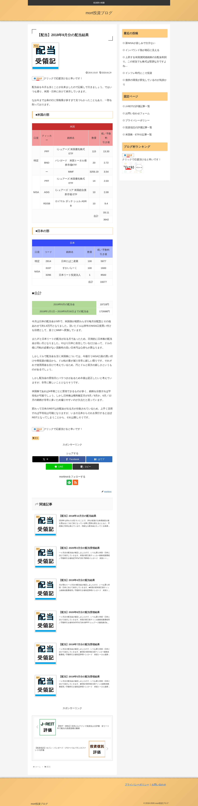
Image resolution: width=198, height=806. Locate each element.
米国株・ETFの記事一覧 (138, 134)
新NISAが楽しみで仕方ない (140, 43)
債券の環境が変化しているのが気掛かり (145, 82)
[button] (86, 467)
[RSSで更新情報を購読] (75, 482)
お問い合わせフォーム (137, 113)
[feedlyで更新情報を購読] (69, 482)
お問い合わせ (159, 784)
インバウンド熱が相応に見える (142, 50)
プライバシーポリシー (137, 120)
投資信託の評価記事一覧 (138, 127)
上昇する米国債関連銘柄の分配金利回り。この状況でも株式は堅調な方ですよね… (145, 61)
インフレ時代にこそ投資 (138, 73)
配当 (36, 438)
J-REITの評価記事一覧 (137, 106)
